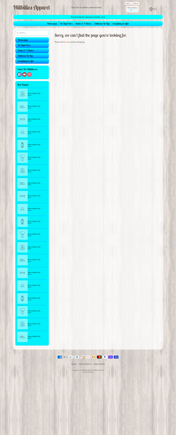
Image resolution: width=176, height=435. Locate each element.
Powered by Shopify (88, 372)
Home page (52, 23)
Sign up (135, 3)
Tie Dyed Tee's (66, 23)
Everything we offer (121, 23)
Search (74, 364)
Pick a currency (132, 8)
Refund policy (99, 364)
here (65, 42)
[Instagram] (29, 74)
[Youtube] (24, 74)
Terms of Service (85, 364)
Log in (128, 3)
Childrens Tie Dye (102, 23)
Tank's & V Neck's (83, 23)
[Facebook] (19, 74)
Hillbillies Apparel (31, 7)
